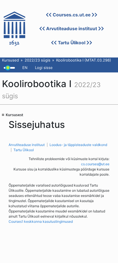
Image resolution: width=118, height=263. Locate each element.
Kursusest (14, 114)
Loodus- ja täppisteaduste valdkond (78, 145)
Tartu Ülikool (71, 42)
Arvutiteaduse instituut (71, 28)
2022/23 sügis (37, 60)
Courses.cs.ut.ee (72, 15)
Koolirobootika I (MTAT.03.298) (83, 60)
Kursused (10, 60)
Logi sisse (44, 67)
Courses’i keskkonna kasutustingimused (41, 221)
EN (24, 67)
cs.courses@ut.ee (95, 164)
